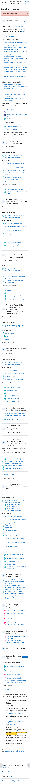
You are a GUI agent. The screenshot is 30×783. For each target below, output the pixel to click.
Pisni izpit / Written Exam (11, 88)
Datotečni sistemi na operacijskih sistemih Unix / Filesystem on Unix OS (16, 255)
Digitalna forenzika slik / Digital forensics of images (16, 409)
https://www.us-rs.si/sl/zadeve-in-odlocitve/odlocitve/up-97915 (15, 473)
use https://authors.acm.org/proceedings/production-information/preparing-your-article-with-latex (16, 720)
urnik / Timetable (9, 36)
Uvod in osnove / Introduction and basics (15, 42)
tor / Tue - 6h (23, 29)
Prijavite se (27, 2)
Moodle (12, 776)
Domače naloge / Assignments (12, 84)
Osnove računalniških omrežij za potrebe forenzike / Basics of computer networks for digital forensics (15, 53)
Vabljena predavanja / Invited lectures (14, 76)
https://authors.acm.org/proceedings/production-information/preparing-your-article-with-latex (16, 713)
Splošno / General (13, 21)
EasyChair (12, 724)
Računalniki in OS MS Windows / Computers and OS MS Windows (16, 201)
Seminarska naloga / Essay (11, 90)
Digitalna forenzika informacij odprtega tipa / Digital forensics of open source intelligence (15, 64)
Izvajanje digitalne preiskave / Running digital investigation (16, 487)
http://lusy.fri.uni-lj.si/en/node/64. (14, 751)
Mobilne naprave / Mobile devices (13, 56)
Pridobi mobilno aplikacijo (9, 772)
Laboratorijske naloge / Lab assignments (15, 86)
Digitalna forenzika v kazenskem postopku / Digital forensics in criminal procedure (16, 442)
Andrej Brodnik (20, 26)
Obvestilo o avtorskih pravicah (10, 781)
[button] (6, 2)
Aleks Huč (10, 33)
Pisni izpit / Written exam (15, 648)
